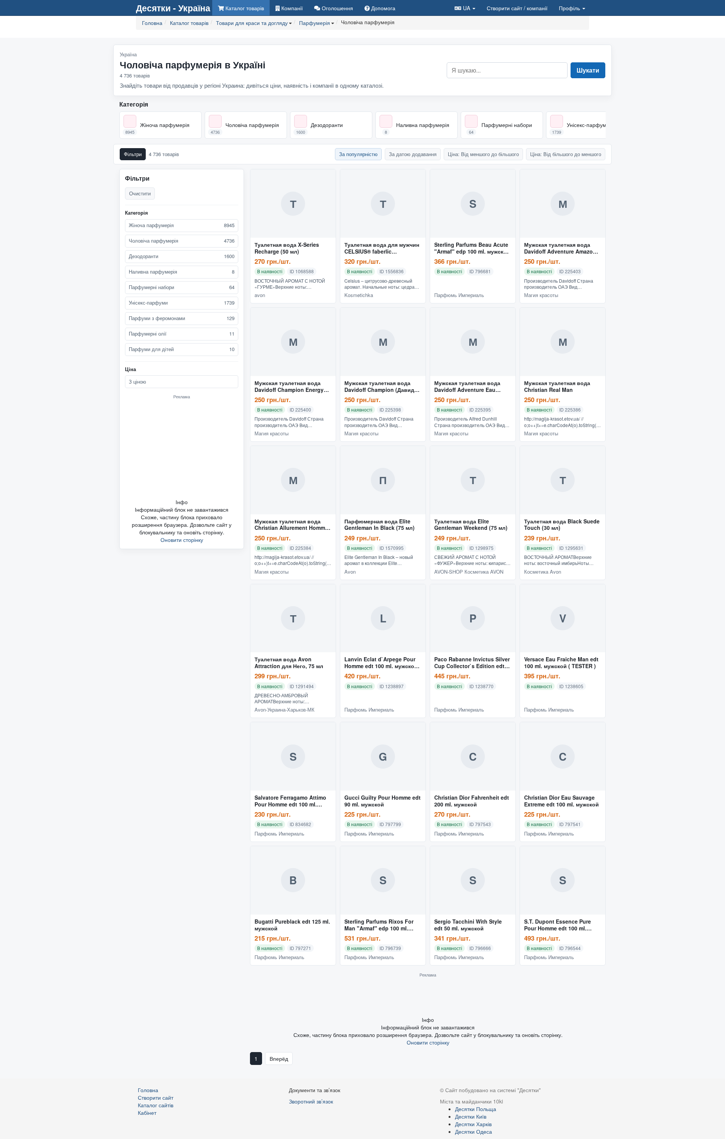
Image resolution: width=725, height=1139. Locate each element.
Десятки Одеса (473, 1131)
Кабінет (147, 1112)
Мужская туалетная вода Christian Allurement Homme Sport (291, 525)
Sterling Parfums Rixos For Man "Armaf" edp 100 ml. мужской (378, 925)
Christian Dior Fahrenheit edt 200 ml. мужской (471, 801)
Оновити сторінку (181, 539)
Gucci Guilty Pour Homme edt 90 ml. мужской (382, 801)
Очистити (140, 193)
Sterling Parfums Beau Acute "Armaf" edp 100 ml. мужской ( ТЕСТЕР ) (472, 248)
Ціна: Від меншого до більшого (483, 154)
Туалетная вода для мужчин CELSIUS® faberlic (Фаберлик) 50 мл (381, 248)
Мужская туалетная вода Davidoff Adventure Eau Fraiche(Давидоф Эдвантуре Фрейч (472, 386)
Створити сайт (517, 8)
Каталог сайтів (155, 1105)
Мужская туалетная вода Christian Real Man (557, 386)
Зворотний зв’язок (311, 1101)
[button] (465, 7)
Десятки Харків (473, 1124)
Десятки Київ (470, 1116)
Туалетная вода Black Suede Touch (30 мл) (562, 525)
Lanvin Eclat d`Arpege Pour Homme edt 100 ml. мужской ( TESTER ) (382, 663)
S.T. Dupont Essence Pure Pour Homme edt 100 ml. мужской (557, 925)
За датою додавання (413, 154)
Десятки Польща (475, 1109)
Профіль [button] (570, 8)
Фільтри (133, 154)
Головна (148, 1090)
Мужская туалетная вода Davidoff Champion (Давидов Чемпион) (382, 386)
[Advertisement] (181, 448)
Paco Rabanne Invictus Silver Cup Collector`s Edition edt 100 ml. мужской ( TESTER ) (472, 663)
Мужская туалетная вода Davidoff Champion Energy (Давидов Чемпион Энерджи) (289, 386)
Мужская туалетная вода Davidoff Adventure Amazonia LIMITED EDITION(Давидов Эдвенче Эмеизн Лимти (562, 248)
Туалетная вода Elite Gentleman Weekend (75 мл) (471, 525)
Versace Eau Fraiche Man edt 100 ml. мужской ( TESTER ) (561, 663)
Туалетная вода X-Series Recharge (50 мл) (287, 248)
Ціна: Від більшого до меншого (565, 154)
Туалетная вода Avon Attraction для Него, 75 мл (289, 663)
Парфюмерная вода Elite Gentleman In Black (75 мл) (379, 525)
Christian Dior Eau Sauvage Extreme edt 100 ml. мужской (561, 801)
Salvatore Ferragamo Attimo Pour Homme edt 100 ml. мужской (290, 801)
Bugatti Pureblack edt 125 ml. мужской (292, 925)
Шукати (588, 70)
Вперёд (279, 1058)
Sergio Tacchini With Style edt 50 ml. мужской (468, 925)
